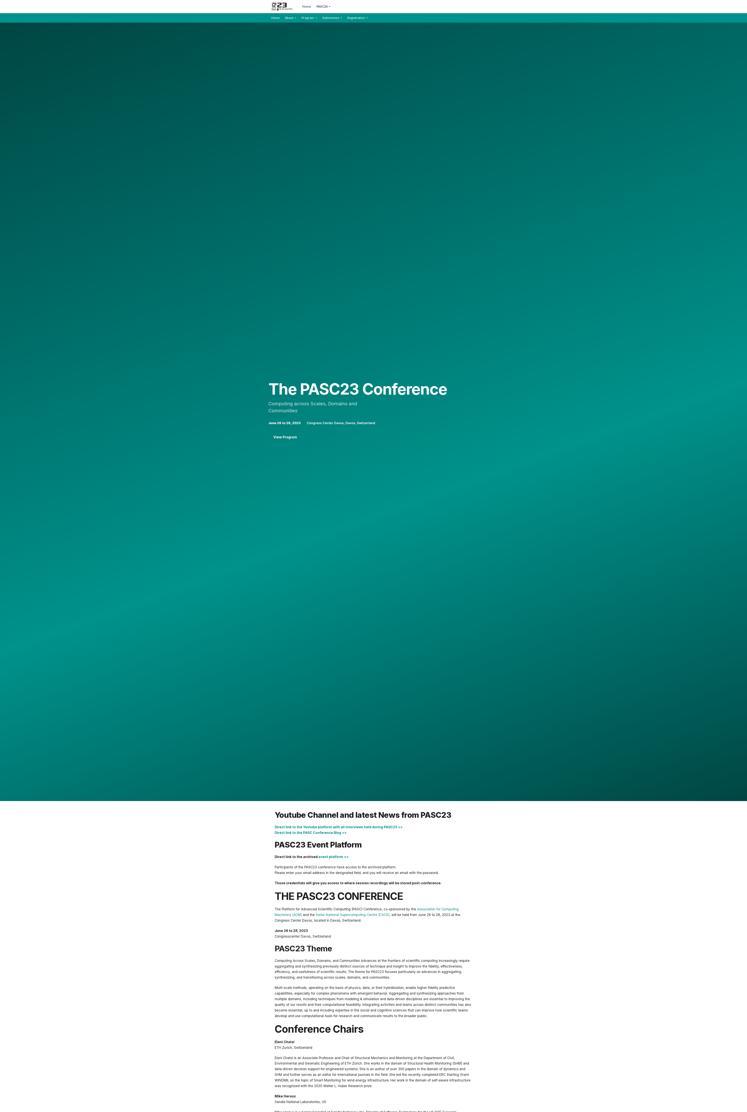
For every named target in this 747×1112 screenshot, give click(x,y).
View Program (285, 437)
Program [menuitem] (308, 18)
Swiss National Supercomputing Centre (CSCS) (352, 915)
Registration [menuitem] (356, 18)
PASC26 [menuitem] (322, 6)
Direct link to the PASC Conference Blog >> (311, 833)
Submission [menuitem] (330, 18)
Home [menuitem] (306, 6)
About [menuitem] (289, 18)
